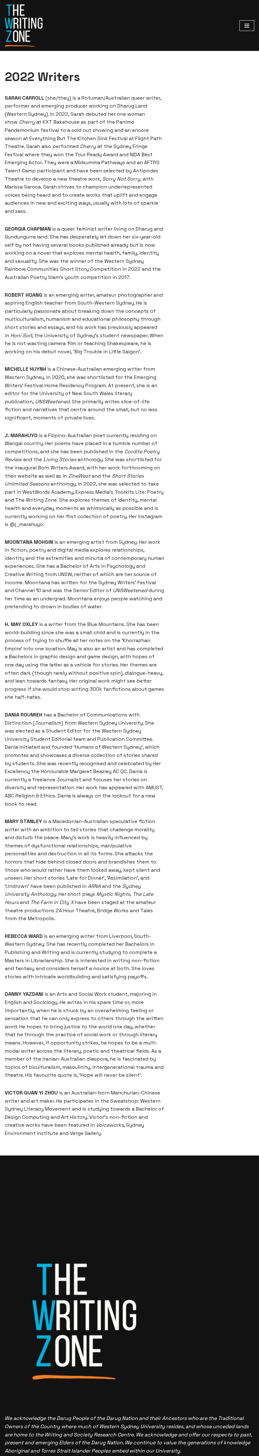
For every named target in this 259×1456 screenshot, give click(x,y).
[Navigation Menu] (246, 25)
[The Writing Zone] (24, 25)
